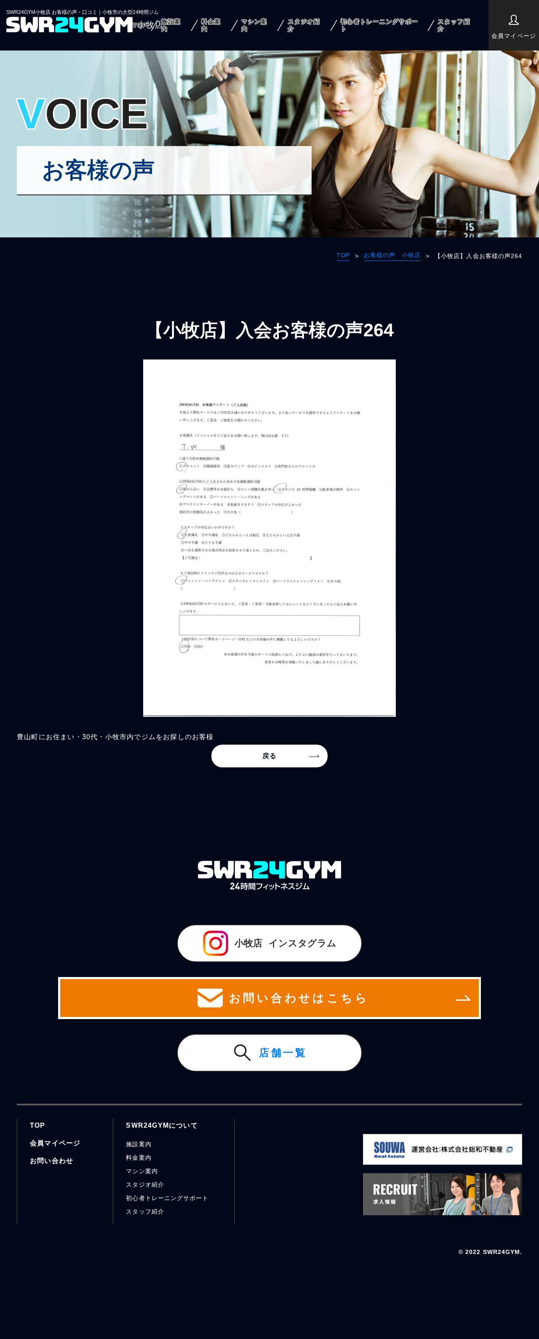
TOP (140, 25)
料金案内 (211, 25)
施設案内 (171, 25)
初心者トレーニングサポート (380, 25)
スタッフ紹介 (454, 25)
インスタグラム (285, 943)
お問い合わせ (51, 1160)
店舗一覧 (283, 1052)
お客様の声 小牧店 (392, 255)
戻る (269, 755)
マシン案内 (254, 25)
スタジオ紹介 (304, 25)
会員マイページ (513, 35)
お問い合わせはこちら (299, 998)
